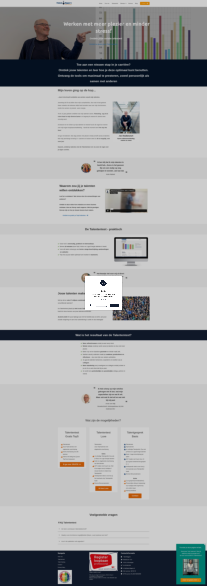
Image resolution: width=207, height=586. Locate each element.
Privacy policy (103, 299)
